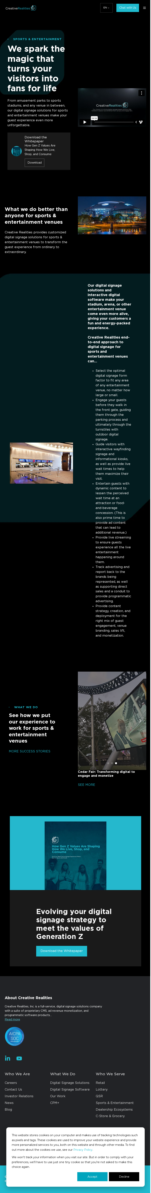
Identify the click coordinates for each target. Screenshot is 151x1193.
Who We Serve (108, 1098)
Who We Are (17, 1098)
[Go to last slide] (82, 746)
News (9, 1127)
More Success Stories (29, 777)
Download (35, 162)
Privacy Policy (92, 1150)
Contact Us (13, 1113)
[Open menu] (141, 8)
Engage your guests (109, 411)
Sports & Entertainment (113, 1127)
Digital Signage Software (69, 1113)
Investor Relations (19, 1120)
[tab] (106, 789)
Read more (12, 1043)
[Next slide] (137, 746)
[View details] (7, 1082)
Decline (121, 1176)
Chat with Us (124, 7)
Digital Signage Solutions (68, 1106)
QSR (97, 1120)
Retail (98, 1106)
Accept (89, 1176)
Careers (11, 1106)
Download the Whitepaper (60, 975)
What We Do (61, 1098)
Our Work (56, 1120)
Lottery (100, 1113)
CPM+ (53, 1127)
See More (85, 810)
